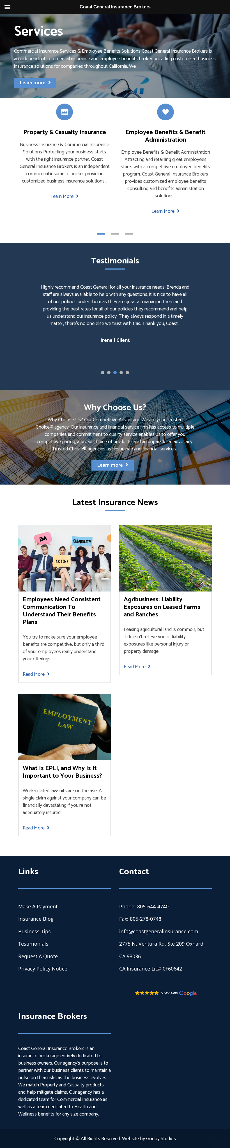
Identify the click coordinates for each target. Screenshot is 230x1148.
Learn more (32, 83)
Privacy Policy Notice (42, 968)
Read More (34, 674)
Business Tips (34, 931)
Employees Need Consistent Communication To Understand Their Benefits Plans (62, 610)
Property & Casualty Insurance (64, 132)
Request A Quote (38, 956)
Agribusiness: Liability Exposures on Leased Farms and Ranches (162, 607)
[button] (165, 993)
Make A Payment (38, 906)
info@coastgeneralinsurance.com (158, 931)
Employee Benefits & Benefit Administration (165, 136)
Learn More (62, 196)
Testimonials (33, 943)
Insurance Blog (36, 918)
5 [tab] (127, 372)
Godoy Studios (161, 1139)
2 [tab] (115, 234)
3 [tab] (129, 234)
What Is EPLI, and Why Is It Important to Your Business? (62, 772)
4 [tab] (121, 372)
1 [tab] (101, 234)
